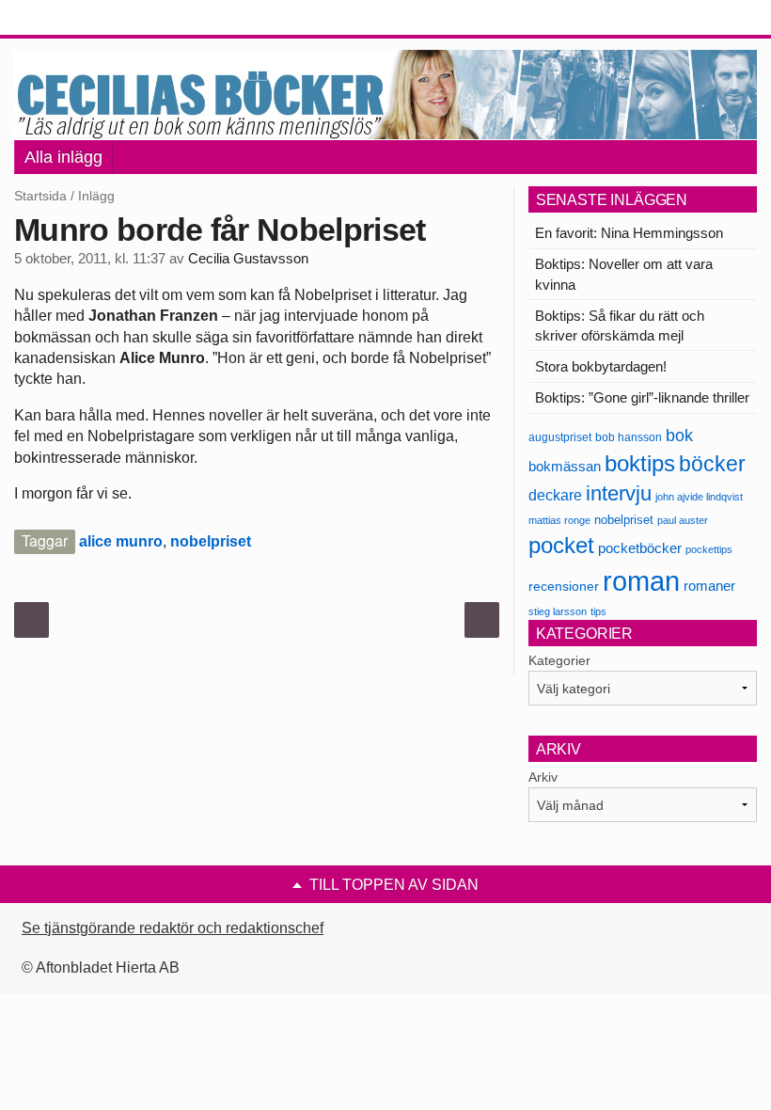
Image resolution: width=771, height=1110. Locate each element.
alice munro (121, 541)
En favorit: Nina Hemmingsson (629, 233)
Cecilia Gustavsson (248, 258)
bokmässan (564, 466)
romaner (709, 586)
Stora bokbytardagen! (601, 366)
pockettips (708, 549)
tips (598, 611)
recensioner (563, 586)
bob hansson (628, 437)
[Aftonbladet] (84, 18)
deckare (555, 494)
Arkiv (543, 777)
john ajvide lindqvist (699, 496)
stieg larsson (557, 611)
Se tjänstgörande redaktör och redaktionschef (172, 928)
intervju (619, 493)
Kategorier (559, 660)
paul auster (682, 520)
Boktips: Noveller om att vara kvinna (624, 274)
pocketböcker (640, 548)
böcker (712, 464)
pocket (561, 545)
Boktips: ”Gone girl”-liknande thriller (642, 397)
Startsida (40, 195)
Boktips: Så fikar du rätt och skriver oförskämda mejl (619, 325)
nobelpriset (210, 541)
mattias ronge (559, 520)
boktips (640, 463)
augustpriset (559, 437)
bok (679, 435)
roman (641, 580)
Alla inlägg (63, 157)
